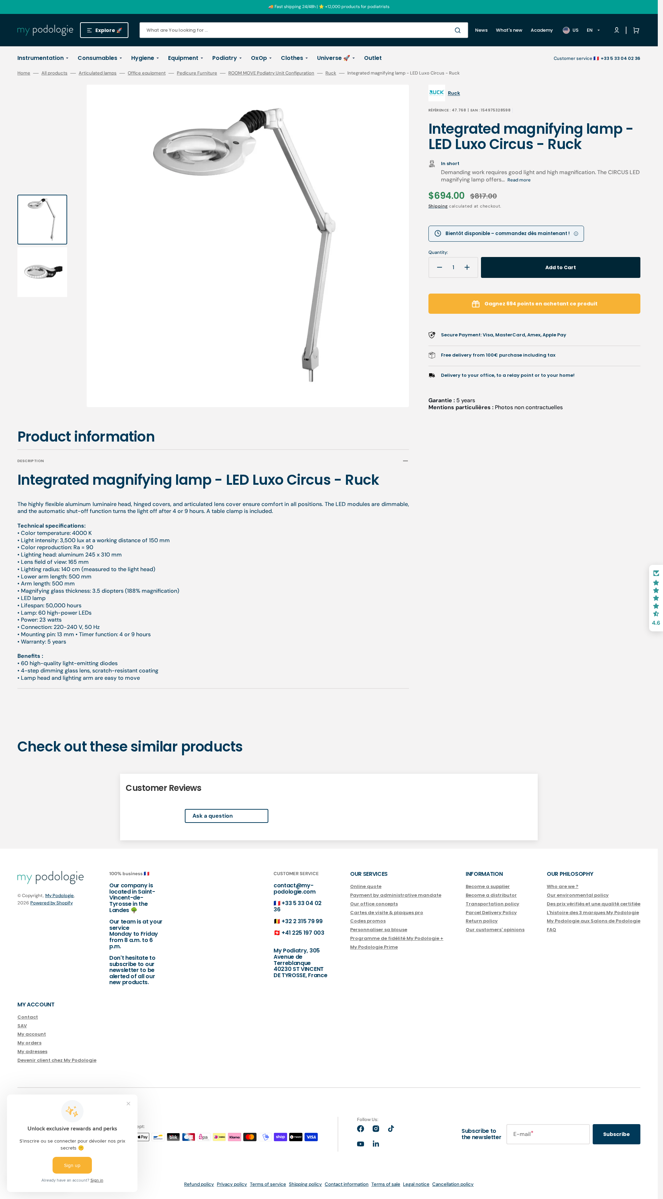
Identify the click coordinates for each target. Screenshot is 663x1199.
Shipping (438, 206)
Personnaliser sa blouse (378, 929)
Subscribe (616, 1134)
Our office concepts (374, 904)
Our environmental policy (578, 895)
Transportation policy (492, 904)
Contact (27, 1017)
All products (54, 73)
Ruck (330, 73)
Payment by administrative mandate (395, 895)
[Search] (459, 30)
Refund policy (199, 1184)
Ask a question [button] (212, 815)
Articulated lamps (98, 73)
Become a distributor (491, 895)
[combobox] (304, 30)
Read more (519, 180)
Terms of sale (385, 1184)
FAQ (551, 929)
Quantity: (438, 252)
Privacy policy (232, 1184)
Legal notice (416, 1184)
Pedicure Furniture (197, 73)
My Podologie (59, 895)
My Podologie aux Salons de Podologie (593, 921)
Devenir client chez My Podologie (56, 1060)
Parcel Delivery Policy (491, 912)
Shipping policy (305, 1184)
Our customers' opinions (495, 929)
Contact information (347, 1184)
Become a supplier (488, 887)
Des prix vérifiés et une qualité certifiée (593, 904)
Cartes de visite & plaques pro (386, 912)
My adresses (32, 1051)
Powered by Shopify (51, 903)
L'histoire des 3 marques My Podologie (593, 912)
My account (31, 1034)
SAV (22, 1025)
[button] (635, 30)
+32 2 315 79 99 (302, 921)
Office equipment (147, 73)
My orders (29, 1043)
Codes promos (368, 921)
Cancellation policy (453, 1184)
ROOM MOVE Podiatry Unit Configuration (271, 73)
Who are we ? (562, 887)
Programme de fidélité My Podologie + (396, 938)
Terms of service (268, 1184)
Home (23, 73)
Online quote (365, 887)
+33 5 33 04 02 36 (298, 906)
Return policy (482, 921)
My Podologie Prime (374, 947)
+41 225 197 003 (303, 933)
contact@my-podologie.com (295, 888)
